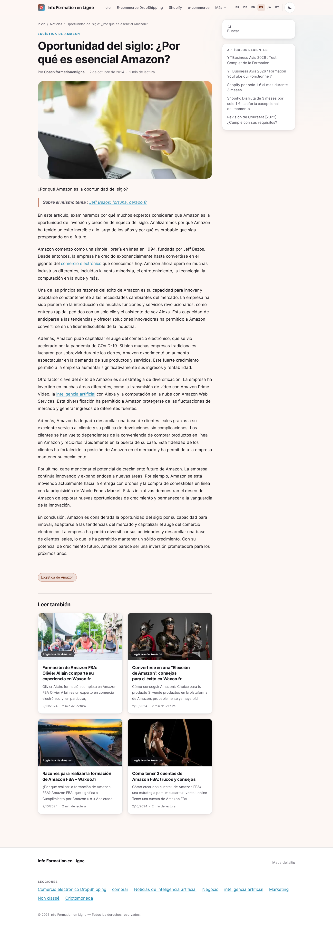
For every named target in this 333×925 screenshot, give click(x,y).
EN (253, 7)
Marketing (279, 889)
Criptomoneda (79, 898)
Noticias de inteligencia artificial (165, 889)
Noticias (56, 24)
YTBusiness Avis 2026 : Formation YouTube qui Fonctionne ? (256, 74)
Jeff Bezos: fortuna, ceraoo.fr (118, 202)
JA (269, 7)
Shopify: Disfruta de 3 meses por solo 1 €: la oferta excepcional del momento (255, 103)
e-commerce (198, 7)
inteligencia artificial (75, 394)
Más (218, 7)
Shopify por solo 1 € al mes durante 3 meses (257, 87)
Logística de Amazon (59, 34)
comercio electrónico (81, 263)
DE (245, 7)
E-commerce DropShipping (140, 7)
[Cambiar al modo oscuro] (289, 7)
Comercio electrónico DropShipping (72, 889)
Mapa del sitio (283, 862)
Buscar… (234, 31)
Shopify (175, 7)
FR (237, 7)
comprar (120, 889)
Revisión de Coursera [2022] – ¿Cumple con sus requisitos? (253, 119)
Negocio (210, 889)
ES (261, 7)
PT (277, 7)
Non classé (48, 898)
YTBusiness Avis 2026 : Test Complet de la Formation (251, 60)
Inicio (106, 7)
